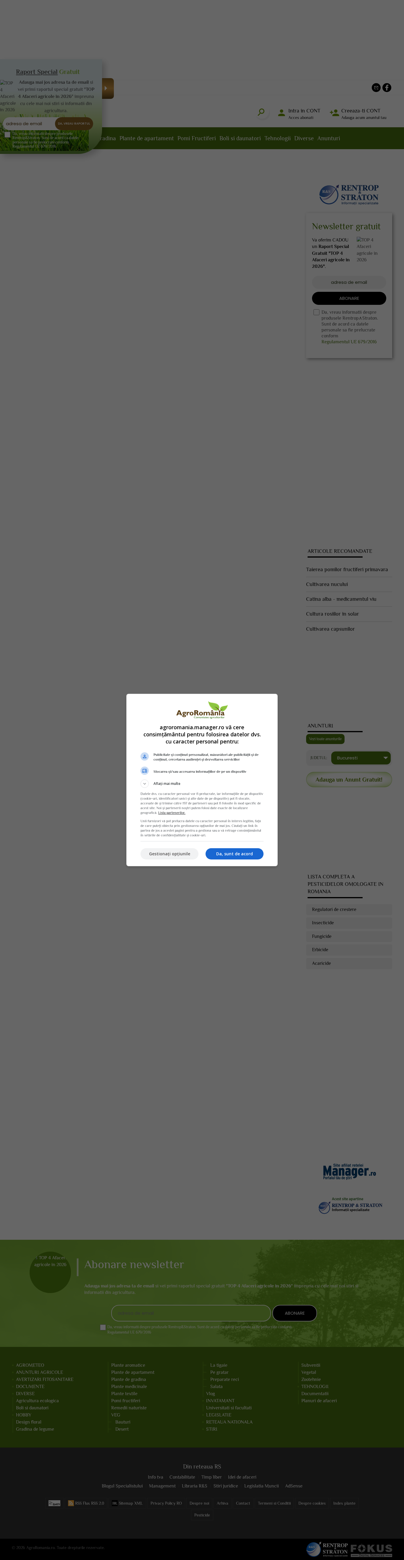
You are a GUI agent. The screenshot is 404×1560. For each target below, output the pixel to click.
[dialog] (202, 780)
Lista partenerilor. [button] (171, 813)
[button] (202, 784)
